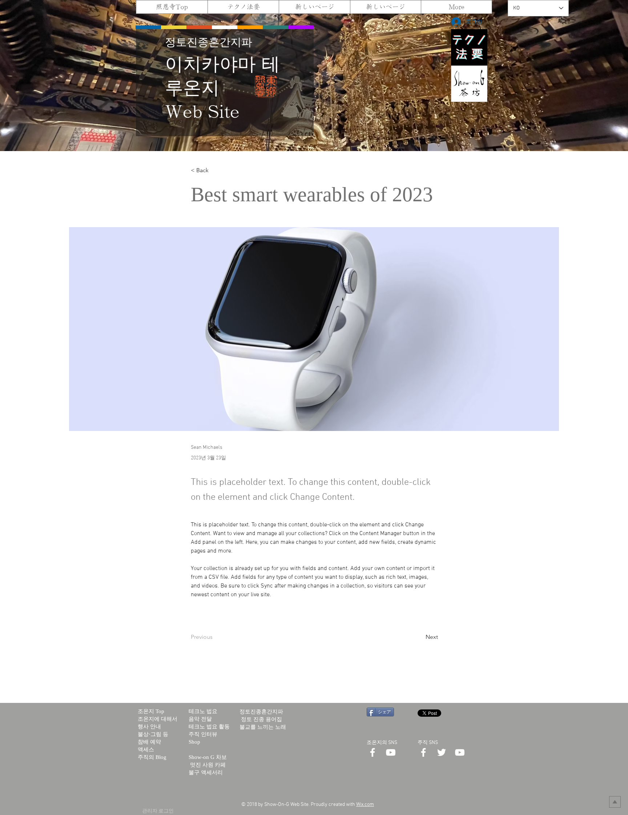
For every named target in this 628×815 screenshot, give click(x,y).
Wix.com (365, 805)
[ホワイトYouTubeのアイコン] (390, 752)
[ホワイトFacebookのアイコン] (372, 752)
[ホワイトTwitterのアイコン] (441, 752)
